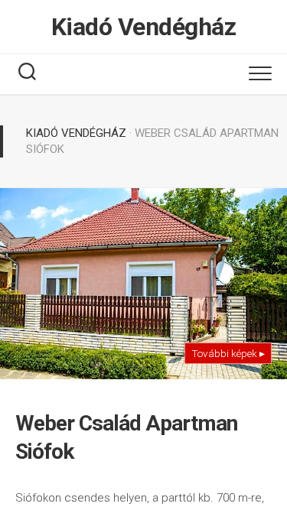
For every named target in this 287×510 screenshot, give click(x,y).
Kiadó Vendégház (143, 26)
